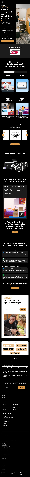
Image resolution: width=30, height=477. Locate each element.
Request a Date (15, 287)
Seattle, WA (3, 467)
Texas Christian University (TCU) (6, 446)
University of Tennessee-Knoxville (6, 454)
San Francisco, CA (4, 469)
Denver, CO (3, 468)
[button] (27, 2)
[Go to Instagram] (3, 413)
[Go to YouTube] (10, 413)
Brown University (4, 434)
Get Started (7, 41)
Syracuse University (4, 445)
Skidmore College (4, 444)
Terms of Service (4, 473)
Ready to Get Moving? (15, 144)
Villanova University (4, 455)
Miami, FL (3, 466)
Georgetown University (4, 441)
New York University (4, 443)
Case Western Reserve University (6, 435)
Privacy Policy (3, 472)
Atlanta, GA (3, 465)
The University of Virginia (5, 447)
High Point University (4, 442)
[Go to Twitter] (8, 413)
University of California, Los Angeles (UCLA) (7, 448)
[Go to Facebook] (5, 413)
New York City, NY (4, 459)
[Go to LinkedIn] (7, 413)
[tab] (9, 72)
